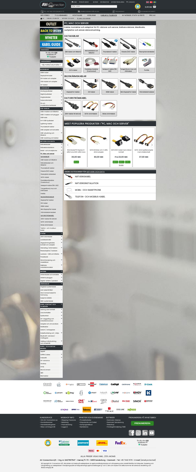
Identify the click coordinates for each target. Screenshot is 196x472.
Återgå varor (84, 2)
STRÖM (42, 234)
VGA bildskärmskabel (48, 212)
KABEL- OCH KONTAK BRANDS (47, 347)
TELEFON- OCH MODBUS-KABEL (90, 196)
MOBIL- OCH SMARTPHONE (88, 190)
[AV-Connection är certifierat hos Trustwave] (64, 443)
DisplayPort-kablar (47, 200)
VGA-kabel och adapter (48, 81)
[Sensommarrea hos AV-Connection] (51, 33)
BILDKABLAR (44, 69)
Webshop (110, 425)
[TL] (98, 409)
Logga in (132, 2)
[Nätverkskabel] (69, 179)
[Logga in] (127, 2)
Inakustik (43, 358)
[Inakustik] (103, 393)
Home (75, 2)
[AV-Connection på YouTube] (151, 435)
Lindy (42, 367)
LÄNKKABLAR (44, 284)
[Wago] (131, 409)
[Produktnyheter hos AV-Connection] (51, 40)
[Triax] (109, 409)
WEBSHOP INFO (67, 417)
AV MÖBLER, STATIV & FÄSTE (133, 15)
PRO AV (152, 15)
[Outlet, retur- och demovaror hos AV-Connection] (51, 26)
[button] (137, 6)
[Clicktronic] (126, 384)
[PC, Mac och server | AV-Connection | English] (147, 2)
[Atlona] (70, 384)
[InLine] (114, 393)
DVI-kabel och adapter (48, 78)
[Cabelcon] (103, 384)
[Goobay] (70, 393)
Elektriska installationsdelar (46, 266)
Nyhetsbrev (84, 427)
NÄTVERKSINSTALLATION (86, 183)
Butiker (95, 2)
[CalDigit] (114, 384)
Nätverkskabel (45, 144)
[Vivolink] (120, 409)
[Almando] (47, 384)
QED (41, 373)
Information (104, 2)
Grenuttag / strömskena (48, 248)
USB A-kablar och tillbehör (49, 112)
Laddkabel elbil (45, 240)
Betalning (65, 422)
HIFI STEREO (45, 15)
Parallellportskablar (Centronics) (47, 181)
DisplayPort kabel (46, 76)
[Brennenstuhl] (92, 384)
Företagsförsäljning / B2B (116, 427)
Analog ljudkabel (46, 91)
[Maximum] (47, 401)
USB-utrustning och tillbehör (47, 134)
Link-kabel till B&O (46, 290)
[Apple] (58, 384)
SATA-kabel (45, 177)
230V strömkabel (46, 237)
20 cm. (76, 162)
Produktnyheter (85, 420)
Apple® (42, 351)
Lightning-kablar (46, 124)
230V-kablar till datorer (49, 219)
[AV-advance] (81, 384)
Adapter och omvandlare (49, 324)
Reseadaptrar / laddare (48, 251)
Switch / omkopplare (47, 330)
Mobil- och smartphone (48, 151)
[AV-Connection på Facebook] (131, 435)
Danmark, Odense (114, 420)
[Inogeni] (126, 393)
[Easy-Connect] (47, 393)
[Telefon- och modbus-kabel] (69, 199)
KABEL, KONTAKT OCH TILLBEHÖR (48, 305)
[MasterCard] (98, 450)
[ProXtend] (92, 401)
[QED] (103, 401)
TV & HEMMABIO (61, 15)
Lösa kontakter (45, 313)
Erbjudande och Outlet (88, 422)
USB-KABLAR (44, 108)
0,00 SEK (148, 7)
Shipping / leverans (69, 420)
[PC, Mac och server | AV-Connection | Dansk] (151, 2)
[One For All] (81, 401)
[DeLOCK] (137, 384)
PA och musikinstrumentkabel (48, 104)
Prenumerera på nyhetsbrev (142, 417)
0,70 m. (127, 162)
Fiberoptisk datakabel (48, 174)
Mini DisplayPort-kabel (48, 209)
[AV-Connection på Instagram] (138, 435)
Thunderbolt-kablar (47, 127)
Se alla (121, 165)
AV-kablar (44, 85)
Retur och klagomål (48, 427)
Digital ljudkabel (46, 94)
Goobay (43, 364)
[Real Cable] (126, 401)
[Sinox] (137, 401)
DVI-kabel (44, 203)
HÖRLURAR (91, 15)
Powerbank (44, 257)
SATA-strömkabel (47, 222)
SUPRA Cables (45, 355)
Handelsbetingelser (48, 425)
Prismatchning (67, 425)
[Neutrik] (70, 401)
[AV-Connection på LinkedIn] (145, 435)
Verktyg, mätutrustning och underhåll (48, 342)
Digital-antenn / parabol (49, 281)
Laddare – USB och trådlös (49, 254)
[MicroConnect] (58, 401)
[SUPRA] (75, 409)
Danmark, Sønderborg (115, 422)
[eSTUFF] (58, 393)
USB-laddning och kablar (49, 138)
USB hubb (43, 117)
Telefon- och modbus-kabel (48, 229)
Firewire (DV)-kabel (47, 171)
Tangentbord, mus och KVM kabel (49, 189)
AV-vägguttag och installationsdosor (47, 320)
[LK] (148, 393)
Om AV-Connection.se (49, 420)
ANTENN (43, 271)
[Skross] (148, 401)
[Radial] (114, 401)
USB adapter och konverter (49, 130)
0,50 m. (121, 162)
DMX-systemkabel (46, 301)
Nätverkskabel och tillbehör (47, 164)
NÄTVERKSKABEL (83, 176)
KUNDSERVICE (46, 417)
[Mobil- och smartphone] (69, 192)
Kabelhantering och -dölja (49, 333)
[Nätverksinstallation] (69, 185)
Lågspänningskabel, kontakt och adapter (47, 244)
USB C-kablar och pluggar (49, 115)
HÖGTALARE (77, 15)
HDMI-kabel (44, 72)
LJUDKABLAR (44, 88)
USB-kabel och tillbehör (49, 160)
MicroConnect (45, 370)
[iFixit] (92, 393)
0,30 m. (115, 162)
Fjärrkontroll (44, 316)
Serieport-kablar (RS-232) (49, 185)
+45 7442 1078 (126, 460)
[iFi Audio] (81, 393)
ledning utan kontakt (47, 310)
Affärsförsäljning (117, 2)
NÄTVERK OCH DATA (47, 141)
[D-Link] (148, 384)
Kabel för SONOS (46, 298)
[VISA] (104, 450)
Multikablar (44, 327)
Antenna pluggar (46, 278)
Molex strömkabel (47, 225)
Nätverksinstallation (47, 147)
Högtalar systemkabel (48, 287)
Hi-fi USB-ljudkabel (47, 121)
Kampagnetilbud (86, 425)
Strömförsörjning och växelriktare (47, 261)
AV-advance (45, 360)
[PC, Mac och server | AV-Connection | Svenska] (154, 2)
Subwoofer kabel (46, 100)
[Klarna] (91, 450)
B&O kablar (44, 376)
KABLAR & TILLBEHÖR (109, 15)
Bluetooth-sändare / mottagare (47, 337)
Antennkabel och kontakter (49, 275)
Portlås (43, 194)
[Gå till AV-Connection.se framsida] (72, 2)
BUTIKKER (110, 417)
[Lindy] (137, 393)
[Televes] (86, 409)
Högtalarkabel (45, 97)
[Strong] (64, 409)
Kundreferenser (47, 422)
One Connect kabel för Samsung (48, 294)
